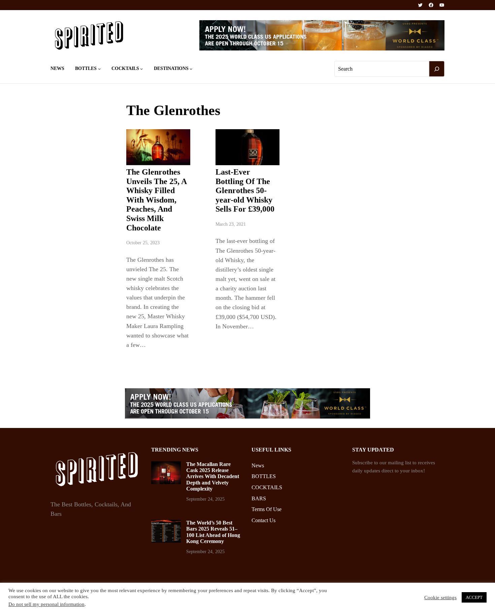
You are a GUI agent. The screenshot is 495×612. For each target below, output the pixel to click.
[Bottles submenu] (99, 68)
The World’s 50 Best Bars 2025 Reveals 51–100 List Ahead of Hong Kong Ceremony (213, 532)
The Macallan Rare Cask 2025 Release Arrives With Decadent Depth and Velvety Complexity (212, 476)
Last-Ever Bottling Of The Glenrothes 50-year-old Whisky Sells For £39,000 (245, 190)
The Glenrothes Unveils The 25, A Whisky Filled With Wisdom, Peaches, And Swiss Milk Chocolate (156, 200)
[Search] (436, 69)
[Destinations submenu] (191, 68)
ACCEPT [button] (474, 597)
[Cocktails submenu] (141, 68)
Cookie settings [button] (440, 597)
